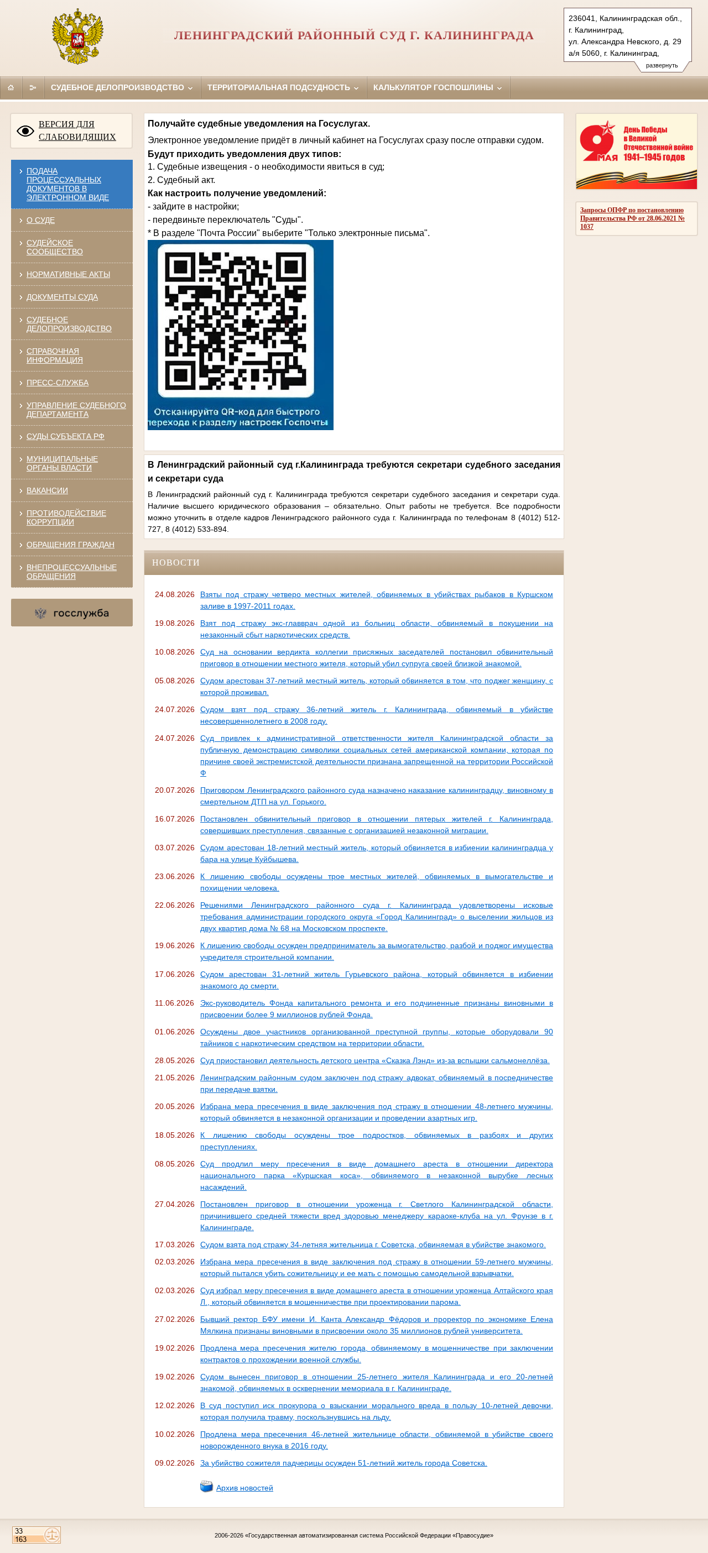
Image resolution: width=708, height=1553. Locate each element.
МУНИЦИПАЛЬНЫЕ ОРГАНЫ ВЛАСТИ (62, 463)
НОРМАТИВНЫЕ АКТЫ (68, 274)
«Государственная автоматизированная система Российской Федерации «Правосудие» (369, 1535)
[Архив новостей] (207, 1490)
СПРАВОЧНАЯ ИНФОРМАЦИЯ (55, 355)
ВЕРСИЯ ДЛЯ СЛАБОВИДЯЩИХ (77, 130)
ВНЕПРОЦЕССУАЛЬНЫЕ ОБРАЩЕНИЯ (72, 572)
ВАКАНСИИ (47, 490)
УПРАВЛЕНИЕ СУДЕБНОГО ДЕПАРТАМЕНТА (76, 410)
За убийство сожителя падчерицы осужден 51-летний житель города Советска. (343, 1462)
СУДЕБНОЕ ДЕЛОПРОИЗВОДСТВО (69, 324)
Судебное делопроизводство (118, 87)
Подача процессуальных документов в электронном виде (68, 184)
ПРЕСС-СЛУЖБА (57, 382)
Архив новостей (244, 1487)
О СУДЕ (41, 220)
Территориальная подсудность (279, 87)
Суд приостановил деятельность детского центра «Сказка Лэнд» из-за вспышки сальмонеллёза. (375, 1060)
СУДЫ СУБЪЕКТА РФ (66, 436)
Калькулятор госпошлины (434, 87)
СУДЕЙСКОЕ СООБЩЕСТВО (55, 247)
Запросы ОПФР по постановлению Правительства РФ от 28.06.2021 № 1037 (632, 218)
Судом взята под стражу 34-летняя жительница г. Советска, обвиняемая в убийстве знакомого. (373, 1244)
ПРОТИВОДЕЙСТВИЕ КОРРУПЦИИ (66, 517)
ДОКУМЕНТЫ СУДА (62, 296)
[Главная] (11, 87)
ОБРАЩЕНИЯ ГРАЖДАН (70, 544)
